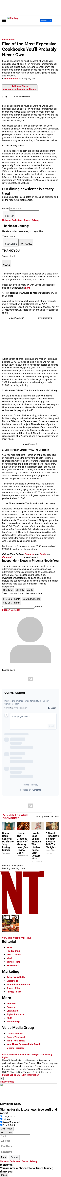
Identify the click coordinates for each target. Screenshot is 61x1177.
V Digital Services (15, 1048)
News (9, 947)
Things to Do (8, 1116)
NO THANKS (26, 243)
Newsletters (13, 965)
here (27, 287)
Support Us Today (11, 610)
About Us (11, 1003)
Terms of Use (13, 988)
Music (10, 958)
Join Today (6, 1128)
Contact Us (12, 1010)
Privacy (35, 220)
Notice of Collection (12, 220)
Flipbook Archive (15, 1014)
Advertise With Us (16, 977)
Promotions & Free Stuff (19, 984)
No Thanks (6, 1132)
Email (5, 208)
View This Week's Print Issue (16, 938)
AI (38, 1054)
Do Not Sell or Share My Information (20, 1075)
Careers (11, 1007)
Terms (27, 220)
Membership (13, 1021)
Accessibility (30, 1054)
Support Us (46, 20)
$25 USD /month (31, 599)
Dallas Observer (15, 1033)
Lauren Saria (11, 78)
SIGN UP (9, 216)
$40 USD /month (11, 602)
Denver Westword (16, 1037)
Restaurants (8, 39)
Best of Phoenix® (11, 1122)
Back (3, 1157)
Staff (9, 1018)
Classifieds (12, 981)
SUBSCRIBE (11, 243)
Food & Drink (13, 951)
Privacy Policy (14, 991)
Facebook (29, 554)
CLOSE (6, 264)
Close (4, 1175)
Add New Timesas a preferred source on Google (19, 88)
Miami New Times (16, 1040)
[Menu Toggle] (4, 20)
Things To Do (13, 961)
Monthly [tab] (20, 590)
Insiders (6, 1119)
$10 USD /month (11, 599)
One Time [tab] (8, 590)
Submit (14, 1157)
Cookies (20, 1054)
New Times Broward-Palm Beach (23, 1044)
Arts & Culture (14, 954)
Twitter (43, 554)
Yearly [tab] (30, 590)
